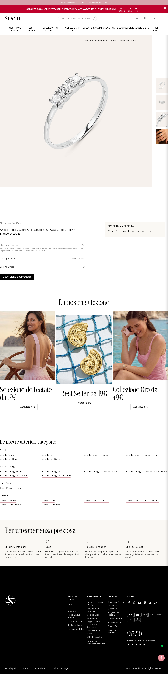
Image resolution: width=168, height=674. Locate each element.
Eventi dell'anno (115, 622)
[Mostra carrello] (161, 18)
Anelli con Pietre (128, 41)
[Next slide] (162, 148)
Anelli (113, 41)
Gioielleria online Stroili (95, 41)
